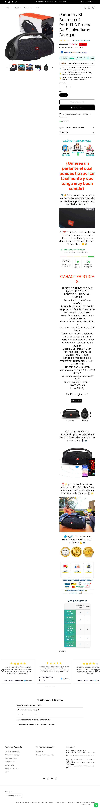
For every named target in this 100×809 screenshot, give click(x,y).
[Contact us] (96, 805)
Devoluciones (9, 765)
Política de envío (90, 802)
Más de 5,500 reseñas (82, 40)
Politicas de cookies (12, 768)
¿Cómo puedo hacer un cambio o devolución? (33, 719)
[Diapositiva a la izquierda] (7, 67)
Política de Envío (10, 761)
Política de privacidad (63, 802)
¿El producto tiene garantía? (27, 715)
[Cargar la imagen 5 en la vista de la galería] (46, 67)
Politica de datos (11, 758)
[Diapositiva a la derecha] (52, 67)
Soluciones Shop (26, 802)
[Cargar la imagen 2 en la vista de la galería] (21, 67)
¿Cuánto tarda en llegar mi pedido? (29, 705)
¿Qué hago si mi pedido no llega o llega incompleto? (36, 724)
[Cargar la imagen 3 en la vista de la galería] (29, 67)
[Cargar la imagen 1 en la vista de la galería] (13, 67)
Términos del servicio (12, 751)
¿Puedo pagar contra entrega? (28, 710)
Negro (63, 95)
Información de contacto (88, 804)
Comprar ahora (77, 108)
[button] (17, 8)
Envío (61, 47)
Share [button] (63, 651)
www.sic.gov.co (36, 802)
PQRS (7, 772)
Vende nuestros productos (45, 755)
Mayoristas (39, 751)
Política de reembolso (12, 755)
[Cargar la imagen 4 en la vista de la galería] (38, 67)
